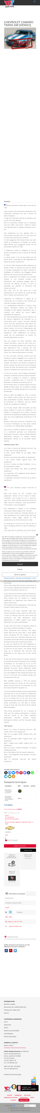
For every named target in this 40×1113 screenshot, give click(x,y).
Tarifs (32, 1097)
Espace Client (24, 1100)
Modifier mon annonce (20, 846)
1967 (6, 835)
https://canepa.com (15, 926)
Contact (13, 1100)
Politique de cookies (9, 578)
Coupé (7, 907)
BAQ (9, 921)
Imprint (34, 578)
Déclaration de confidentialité (23, 578)
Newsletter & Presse (10, 1097)
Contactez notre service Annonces (15, 1048)
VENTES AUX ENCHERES (11, 1031)
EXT (15, 921)
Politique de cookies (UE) (12, 1010)
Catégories (18, 1095)
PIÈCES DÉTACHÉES (10, 1037)
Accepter (20, 564)
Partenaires (24, 1097)
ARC (6, 921)
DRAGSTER (7, 1025)
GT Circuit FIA (9, 817)
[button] (37, 535)
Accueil (9, 1095)
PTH (21, 921)
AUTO (7, 815)
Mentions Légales (9, 1004)
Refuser (20, 569)
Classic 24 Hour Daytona (13, 822)
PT (18, 921)
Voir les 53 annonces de (13, 809)
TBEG (10, 917)
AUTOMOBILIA (8, 1034)
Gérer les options (20, 575)
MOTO (6, 1028)
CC (13, 921)
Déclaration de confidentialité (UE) (15, 1007)
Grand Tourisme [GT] (12, 819)
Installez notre (29, 1088)
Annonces (27, 1095)
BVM (6, 917)
